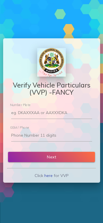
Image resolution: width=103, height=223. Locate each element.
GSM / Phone (19, 127)
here (48, 175)
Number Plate (20, 105)
